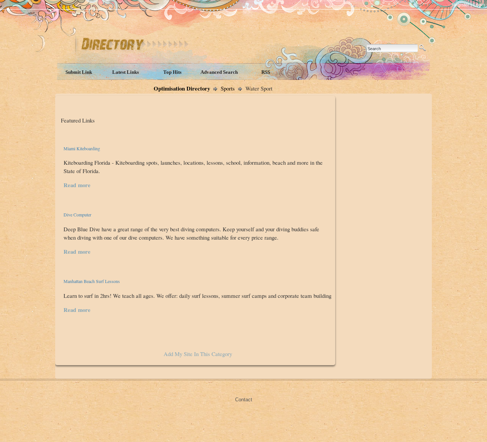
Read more (77, 185)
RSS (265, 72)
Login (479, 5)
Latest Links (125, 72)
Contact (243, 399)
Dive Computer (77, 214)
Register (460, 5)
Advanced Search (219, 72)
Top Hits (172, 72)
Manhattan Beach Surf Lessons (92, 281)
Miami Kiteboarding (82, 148)
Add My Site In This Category (198, 354)
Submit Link (78, 72)
